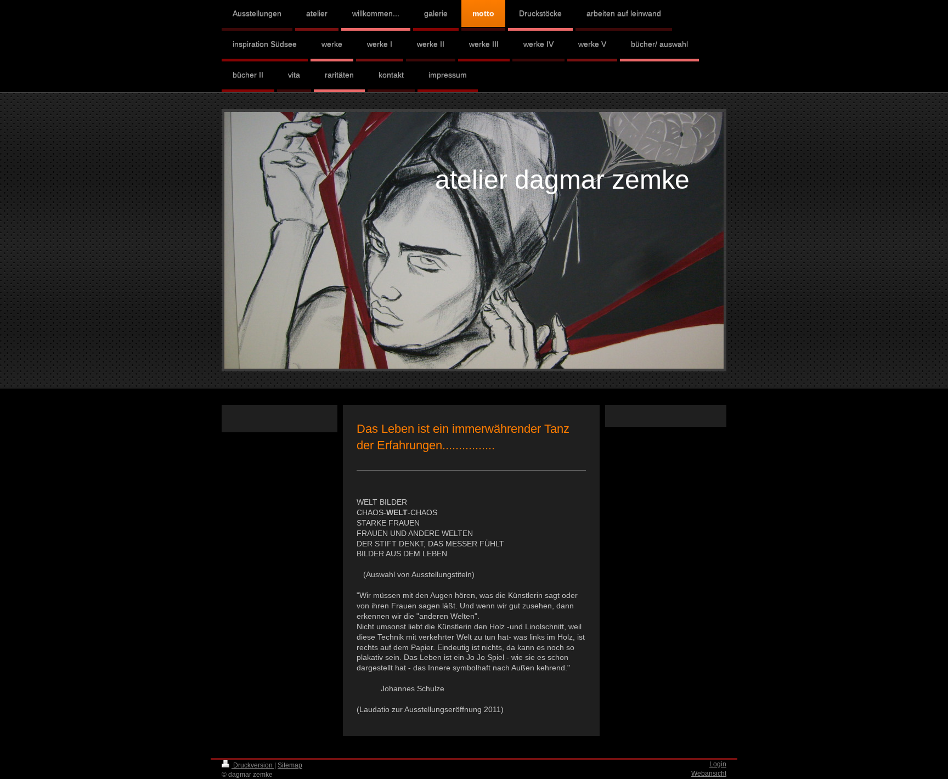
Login (717, 764)
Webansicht (708, 773)
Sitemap (290, 765)
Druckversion (253, 765)
